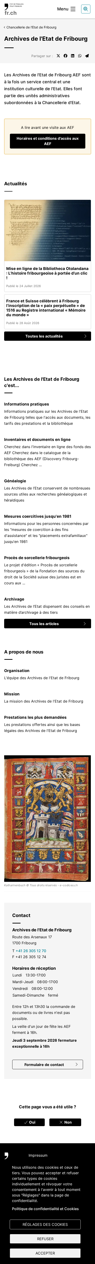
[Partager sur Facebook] (65, 56)
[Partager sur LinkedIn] (72, 56)
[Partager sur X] (58, 56)
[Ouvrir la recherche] (85, 9)
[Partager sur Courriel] (87, 56)
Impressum (38, 1155)
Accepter (45, 1253)
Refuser (45, 1238)
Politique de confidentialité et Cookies (45, 1208)
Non (67, 1122)
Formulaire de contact (44, 1064)
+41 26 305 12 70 (31, 950)
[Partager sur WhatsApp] (80, 56)
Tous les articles (44, 623)
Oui (31, 1122)
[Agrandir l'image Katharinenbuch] (47, 818)
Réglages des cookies (45, 1224)
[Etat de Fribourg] (11, 1158)
